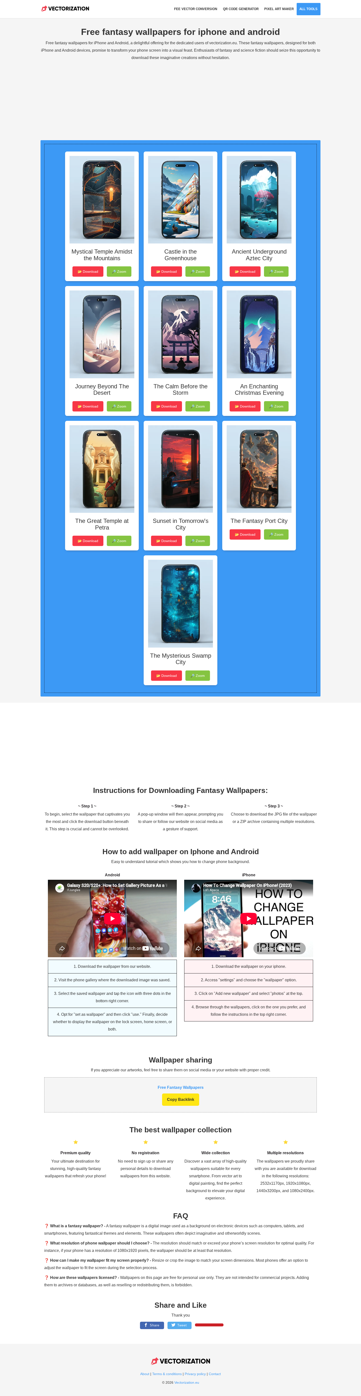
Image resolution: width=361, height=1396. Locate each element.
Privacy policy (196, 1374)
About (145, 1374)
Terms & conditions (167, 1374)
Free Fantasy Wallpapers (181, 1087)
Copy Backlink (180, 1099)
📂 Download (88, 271)
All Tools (308, 9)
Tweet (181, 1325)
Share (154, 1325)
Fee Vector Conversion (195, 9)
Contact (215, 1374)
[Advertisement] (180, 98)
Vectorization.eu (186, 1382)
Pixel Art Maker (279, 9)
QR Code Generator (241, 9)
